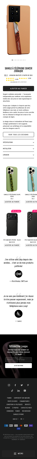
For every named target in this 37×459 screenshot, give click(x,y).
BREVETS (28, 404)
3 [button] (15, 60)
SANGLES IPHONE (18, 414)
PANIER (9, 398)
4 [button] (17, 60)
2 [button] (14, 60)
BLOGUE (7, 408)
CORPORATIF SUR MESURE (22, 398)
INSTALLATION (7, 149)
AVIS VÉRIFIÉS (13, 82)
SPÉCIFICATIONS (8, 142)
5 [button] (18, 60)
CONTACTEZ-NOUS (26, 408)
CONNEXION (10, 411)
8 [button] (23, 60)
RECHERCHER (26, 411)
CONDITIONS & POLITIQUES (15, 404)
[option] (18, 30)
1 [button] (12, 60)
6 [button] (20, 60)
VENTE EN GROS (12, 401)
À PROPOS (15, 408)
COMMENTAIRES (24, 401)
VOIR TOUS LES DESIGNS (18, 134)
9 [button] (25, 60)
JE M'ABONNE (18, 366)
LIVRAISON (6, 155)
